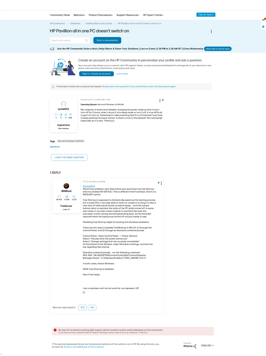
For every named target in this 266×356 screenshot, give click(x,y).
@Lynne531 (89, 186)
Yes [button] (82, 307)
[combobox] (70, 40)
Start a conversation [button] (107, 40)
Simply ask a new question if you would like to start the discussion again (139, 86)
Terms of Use (70, 347)
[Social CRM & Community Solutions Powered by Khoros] (190, 345)
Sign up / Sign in (206, 14)
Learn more (122, 73)
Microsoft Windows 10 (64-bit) (70, 141)
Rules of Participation (93, 347)
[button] (159, 100)
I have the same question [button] (69, 157)
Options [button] (212, 31)
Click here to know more (218, 49)
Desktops (75, 23)
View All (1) (54, 147)
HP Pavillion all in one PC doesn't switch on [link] (139, 23)
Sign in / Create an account (97, 73)
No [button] (92, 307)
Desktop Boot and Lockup (99, 23)
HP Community (57, 23)
